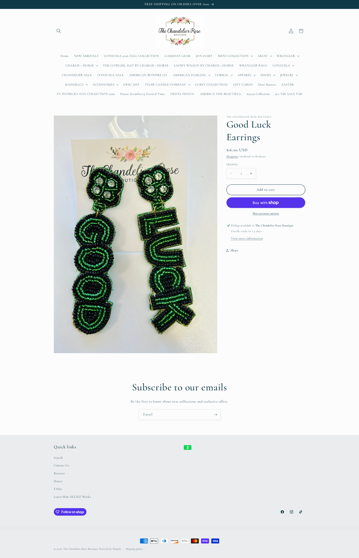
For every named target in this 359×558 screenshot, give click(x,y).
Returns (59, 473)
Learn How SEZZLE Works (72, 496)
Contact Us (61, 465)
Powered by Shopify (110, 548)
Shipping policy (134, 548)
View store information (247, 238)
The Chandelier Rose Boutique (80, 548)
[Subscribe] (215, 414)
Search (58, 457)
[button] (59, 31)
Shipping (232, 156)
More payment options (266, 213)
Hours (58, 481)
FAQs (58, 489)
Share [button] (234, 250)
